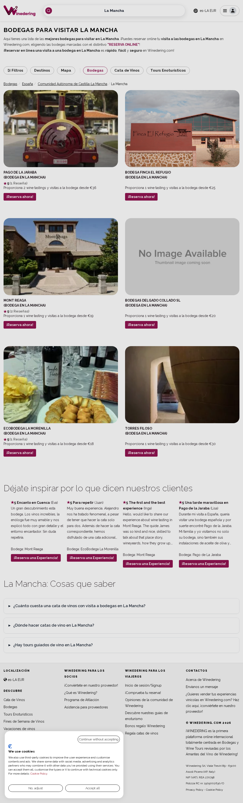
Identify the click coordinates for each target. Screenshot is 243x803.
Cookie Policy (38, 773)
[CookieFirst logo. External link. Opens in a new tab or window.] (10, 746)
